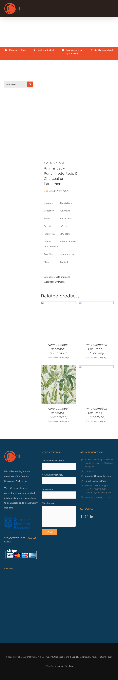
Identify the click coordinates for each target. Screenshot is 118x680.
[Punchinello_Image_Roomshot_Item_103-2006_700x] (58, 112)
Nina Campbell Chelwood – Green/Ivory (96, 413)
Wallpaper (49, 282)
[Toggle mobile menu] (112, 7)
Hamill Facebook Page (95, 481)
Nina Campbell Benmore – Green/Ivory (58, 413)
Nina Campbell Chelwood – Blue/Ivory (96, 349)
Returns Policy (105, 657)
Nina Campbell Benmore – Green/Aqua (58, 349)
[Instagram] (86, 516)
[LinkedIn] (91, 516)
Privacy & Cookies (53, 657)
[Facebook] (81, 516)
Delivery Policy (90, 657)
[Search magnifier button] (30, 84)
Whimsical (60, 282)
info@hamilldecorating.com (98, 476)
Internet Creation (65, 666)
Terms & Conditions (72, 657)
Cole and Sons (63, 277)
